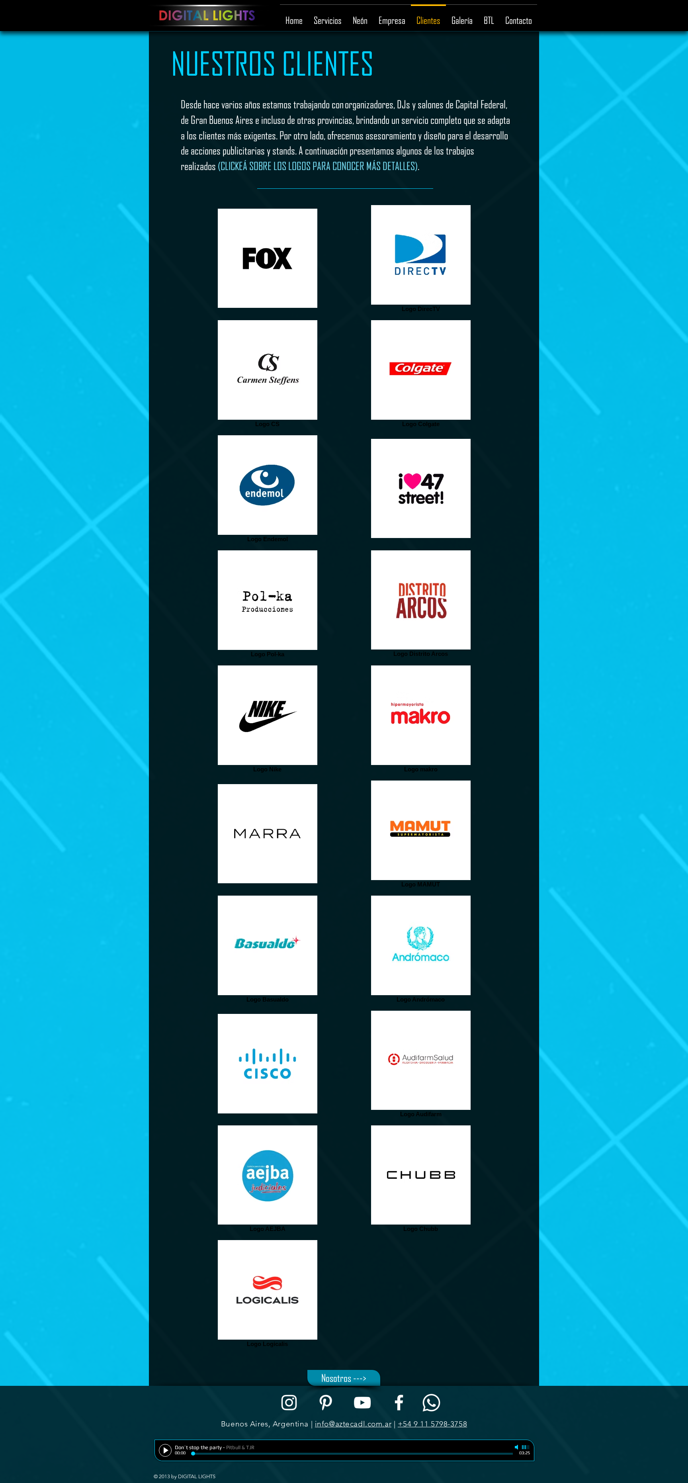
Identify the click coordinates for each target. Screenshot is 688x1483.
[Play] (165, 1450)
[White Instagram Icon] (289, 1402)
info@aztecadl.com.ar (353, 1423)
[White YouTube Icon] (362, 1402)
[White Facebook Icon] (399, 1402)
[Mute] (517, 1447)
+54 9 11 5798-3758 (432, 1423)
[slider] (526, 1447)
